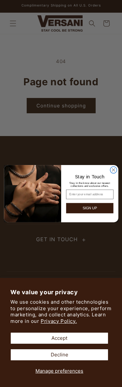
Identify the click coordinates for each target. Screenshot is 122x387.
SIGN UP (90, 208)
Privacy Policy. (59, 321)
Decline (59, 355)
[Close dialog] (113, 169)
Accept (59, 338)
